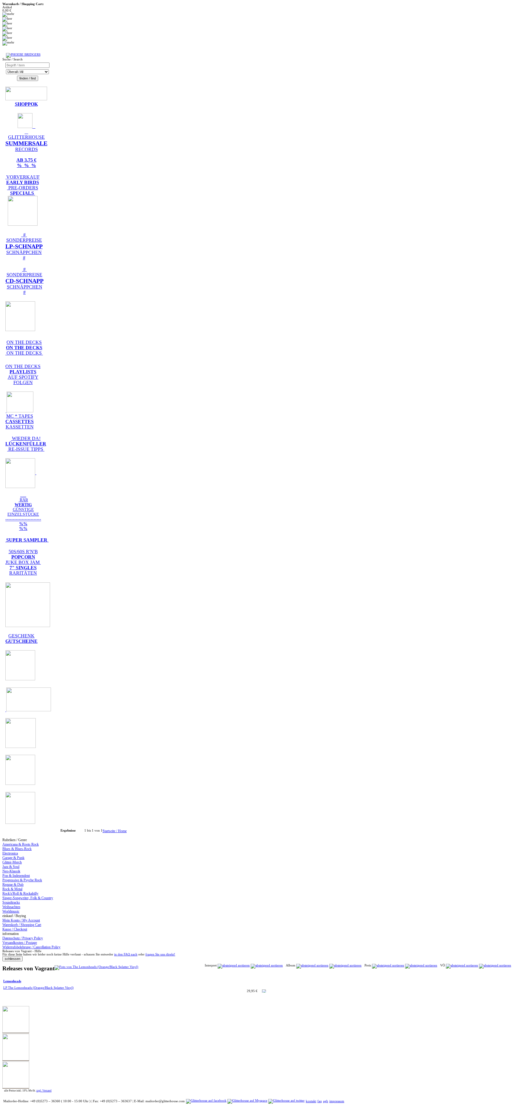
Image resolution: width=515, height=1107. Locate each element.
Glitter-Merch (12, 862)
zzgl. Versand (44, 1090)
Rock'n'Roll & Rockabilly (20, 893)
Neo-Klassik (11, 871)
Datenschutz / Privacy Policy (22, 938)
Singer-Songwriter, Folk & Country (27, 898)
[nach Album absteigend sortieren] (345, 965)
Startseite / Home (115, 831)
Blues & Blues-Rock (17, 849)
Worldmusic (10, 911)
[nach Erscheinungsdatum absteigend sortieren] (495, 965)
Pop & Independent (16, 876)
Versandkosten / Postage (19, 943)
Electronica (10, 853)
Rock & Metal (12, 889)
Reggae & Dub (13, 885)
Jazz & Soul (10, 867)
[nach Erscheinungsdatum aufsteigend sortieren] (462, 965)
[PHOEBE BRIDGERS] (23, 54)
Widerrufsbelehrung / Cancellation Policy (31, 947)
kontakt (311, 1101)
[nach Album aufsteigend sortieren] (312, 965)
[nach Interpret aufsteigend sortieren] (234, 965)
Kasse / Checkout (14, 929)
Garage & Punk (13, 858)
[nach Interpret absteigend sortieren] (267, 965)
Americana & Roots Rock (20, 844)
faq (319, 1101)
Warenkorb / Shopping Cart (21, 925)
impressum (336, 1101)
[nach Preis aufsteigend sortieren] (388, 965)
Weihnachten (11, 907)
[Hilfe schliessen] (12, 959)
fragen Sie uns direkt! (160, 954)
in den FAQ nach (125, 954)
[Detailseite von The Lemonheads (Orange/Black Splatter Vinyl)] (96, 967)
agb (325, 1101)
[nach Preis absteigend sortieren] (421, 965)
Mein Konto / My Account (21, 920)
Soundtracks (11, 902)
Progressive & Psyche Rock (22, 880)
